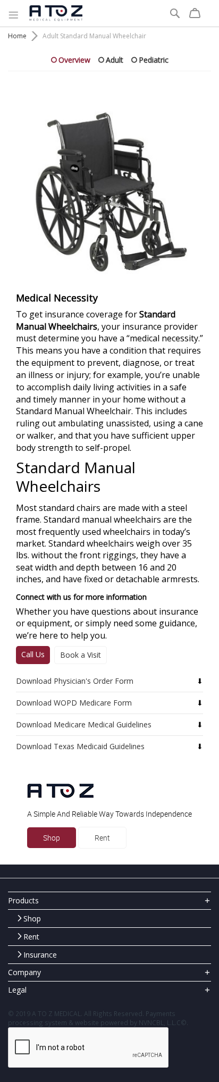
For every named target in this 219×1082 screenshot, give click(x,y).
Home (17, 35)
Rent (102, 838)
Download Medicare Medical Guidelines (83, 724)
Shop (51, 838)
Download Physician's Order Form (74, 681)
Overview (74, 60)
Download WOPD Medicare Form (74, 703)
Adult (114, 60)
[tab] (109, 900)
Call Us (33, 654)
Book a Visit (80, 655)
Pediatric (154, 60)
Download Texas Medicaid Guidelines (80, 746)
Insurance (40, 955)
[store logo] (55, 13)
